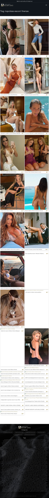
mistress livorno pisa (42, 476)
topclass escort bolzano (32, 480)
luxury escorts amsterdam (25, 468)
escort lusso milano (29, 467)
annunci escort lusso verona (31, 461)
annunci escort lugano (43, 449)
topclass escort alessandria (35, 479)
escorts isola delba (8, 468)
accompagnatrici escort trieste (39, 440)
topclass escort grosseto (27, 483)
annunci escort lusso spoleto (7, 461)
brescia (15, 466)
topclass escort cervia (20, 481)
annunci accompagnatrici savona (20, 447)
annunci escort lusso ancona (9, 450)
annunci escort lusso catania (13, 451)
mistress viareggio (36, 478)
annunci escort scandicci (38, 464)
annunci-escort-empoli (8, 466)
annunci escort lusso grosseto (22, 453)
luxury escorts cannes (40, 469)
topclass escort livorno (14, 484)
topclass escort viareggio (23, 491)
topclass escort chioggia (30, 481)
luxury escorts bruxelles (29, 469)
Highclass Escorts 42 (19, 432)
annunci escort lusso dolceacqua (17, 452)
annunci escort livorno (32, 449)
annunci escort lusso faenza (31, 452)
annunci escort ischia (22, 449)
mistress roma (6, 478)
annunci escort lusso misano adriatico (22, 455)
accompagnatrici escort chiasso (10, 439)
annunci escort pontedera (20, 463)
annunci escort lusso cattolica (25, 451)
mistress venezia (20, 478)
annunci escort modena (7, 462)
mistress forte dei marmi (33, 476)
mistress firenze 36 (18, 434)
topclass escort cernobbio (9, 481)
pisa (9, 479)
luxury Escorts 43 (41, 432)
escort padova (37, 467)
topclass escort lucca (24, 484)
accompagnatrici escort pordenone (25, 440)
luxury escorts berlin (10, 469)
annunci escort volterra (24, 465)
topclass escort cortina (7, 482)
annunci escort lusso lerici (26, 454)
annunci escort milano (42, 461)
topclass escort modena (11, 485)
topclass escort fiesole (17, 482)
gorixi (17, 468)
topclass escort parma (22, 485)
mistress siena (13, 478)
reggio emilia (14, 479)
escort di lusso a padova (36, 466)
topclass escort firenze (28, 482)
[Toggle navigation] (46, 5)
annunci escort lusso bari (20, 450)
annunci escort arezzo (18, 448)
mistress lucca (5, 477)
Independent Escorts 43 (30, 432)
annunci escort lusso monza (35, 455)
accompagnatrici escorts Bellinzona (23, 441)
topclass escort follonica (38, 482)
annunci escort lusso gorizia (9, 453)
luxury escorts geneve (36, 470)
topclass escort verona (13, 491)
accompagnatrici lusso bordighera (38, 441)
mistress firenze (14, 476)
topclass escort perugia (32, 485)
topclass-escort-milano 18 (29, 434)
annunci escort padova (27, 462)
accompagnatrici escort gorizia (24, 439)
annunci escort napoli (16, 462)
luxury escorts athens (36, 468)
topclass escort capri (43, 480)
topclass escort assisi (10, 480)
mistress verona (28, 478)
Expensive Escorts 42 (8, 432)
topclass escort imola (38, 483)
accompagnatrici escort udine (9, 441)
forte (14, 468)
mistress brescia (6, 476)
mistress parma (35, 477)
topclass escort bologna (21, 480)
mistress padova (27, 477)
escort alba (20, 466)
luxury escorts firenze (15, 470)
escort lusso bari (11, 467)
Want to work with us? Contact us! (24, 1)
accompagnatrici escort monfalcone (10, 440)
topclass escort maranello (34, 484)
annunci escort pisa (9, 463)
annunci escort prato (9, 464)
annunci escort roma (28, 464)
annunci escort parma (36, 462)
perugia (5, 479)
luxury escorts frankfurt (26, 470)
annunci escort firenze (13, 449)
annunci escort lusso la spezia (35, 453)
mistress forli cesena (22, 476)
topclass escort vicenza (34, 491)
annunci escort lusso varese (19, 461)
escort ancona (27, 466)
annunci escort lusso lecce (14, 454)
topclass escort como (41, 481)
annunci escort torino (14, 465)
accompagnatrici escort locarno (38, 439)
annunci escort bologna (29, 448)
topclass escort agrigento (23, 479)
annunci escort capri (38, 448)
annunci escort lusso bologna (33, 450)
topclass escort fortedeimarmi (15, 483)
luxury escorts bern (19, 469)
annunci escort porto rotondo (32, 463)
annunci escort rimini (18, 464)
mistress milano (12, 477)
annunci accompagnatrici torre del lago (36, 447)
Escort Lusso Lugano (19, 467)
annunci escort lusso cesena (38, 451)
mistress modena (19, 477)
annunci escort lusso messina (38, 454)
